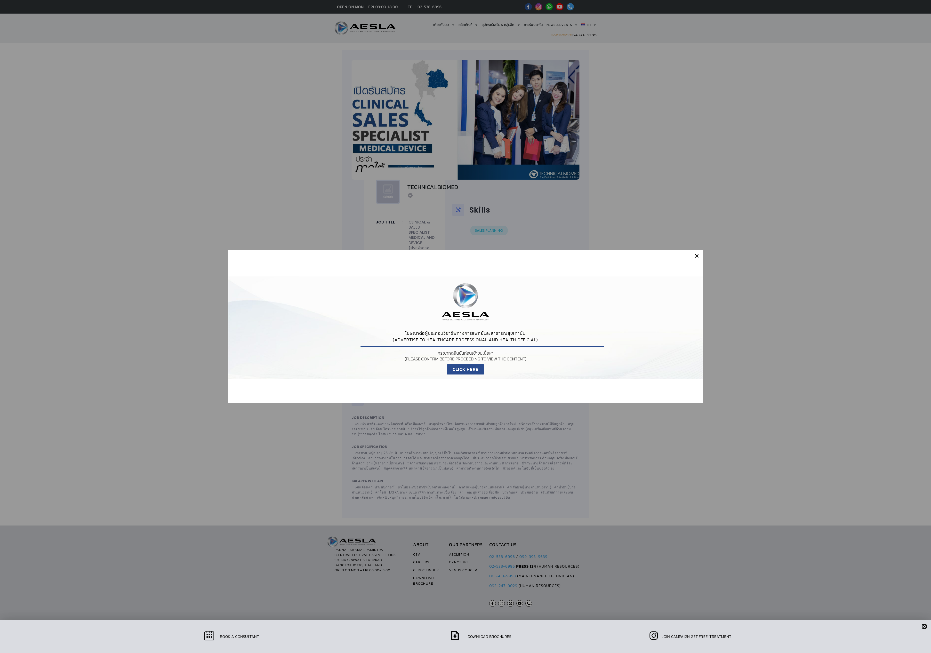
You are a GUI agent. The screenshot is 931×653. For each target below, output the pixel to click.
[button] (696, 256)
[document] (465, 326)
